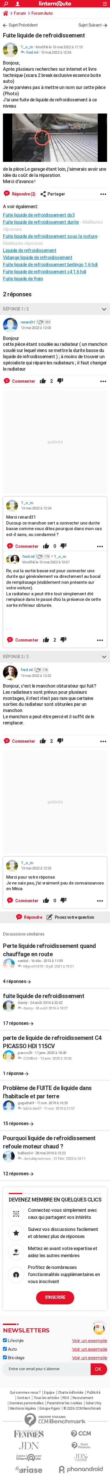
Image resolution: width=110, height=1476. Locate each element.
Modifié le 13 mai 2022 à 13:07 (45, 562)
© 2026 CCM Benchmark (82, 1408)
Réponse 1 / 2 (16, 309)
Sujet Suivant (90, 25)
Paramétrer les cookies (64, 1403)
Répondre (32, 917)
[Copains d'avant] (29, 1457)
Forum (20, 13)
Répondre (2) (23, 194)
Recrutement (83, 1398)
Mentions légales (23, 1408)
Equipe (49, 1392)
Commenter (23, 381)
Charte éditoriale (71, 1392)
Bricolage (15, 1357)
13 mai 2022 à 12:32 (36, 868)
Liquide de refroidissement (29, 250)
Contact (23, 1398)
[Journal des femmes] (29, 1434)
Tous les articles (46, 1398)
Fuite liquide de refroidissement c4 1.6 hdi (44, 272)
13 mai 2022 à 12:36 (56, 52)
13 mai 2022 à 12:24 (36, 508)
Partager (56, 194)
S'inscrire (55, 1297)
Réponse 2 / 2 (16, 656)
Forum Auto (42, 13)
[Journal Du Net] (29, 1445)
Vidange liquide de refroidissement (37, 257)
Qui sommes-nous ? (25, 1392)
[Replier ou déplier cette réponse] (104, 309)
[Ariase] (29, 1469)
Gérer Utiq (93, 1403)
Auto (12, 1349)
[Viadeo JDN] (81, 1457)
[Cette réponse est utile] (43, 381)
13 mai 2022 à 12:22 (36, 675)
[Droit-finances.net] (81, 1445)
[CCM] (81, 1434)
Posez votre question (74, 917)
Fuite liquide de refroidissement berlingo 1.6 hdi (50, 264)
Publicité (94, 1392)
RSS (65, 1398)
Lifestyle (15, 1340)
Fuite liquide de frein (23, 279)
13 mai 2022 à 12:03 (36, 328)
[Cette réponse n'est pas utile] (60, 381)
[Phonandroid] (81, 1469)
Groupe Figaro (49, 1408)
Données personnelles (26, 1403)
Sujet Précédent (23, 25)
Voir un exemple (89, 1340)
